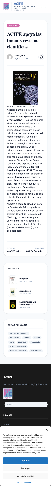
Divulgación (14, 338)
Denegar (25, 468)
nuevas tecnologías (18, 346)
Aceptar (25, 460)
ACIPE (12, 342)
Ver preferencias (25, 476)
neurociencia (36, 351)
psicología (35, 342)
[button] (46, 429)
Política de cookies (24, 482)
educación (22, 342)
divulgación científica (18, 333)
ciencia (26, 338)
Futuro (37, 338)
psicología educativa (18, 351)
